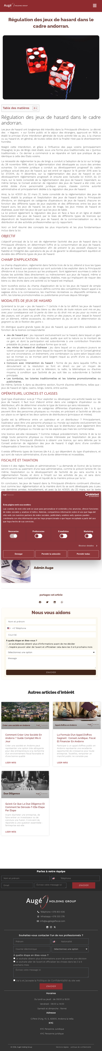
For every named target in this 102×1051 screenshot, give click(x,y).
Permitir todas (83, 554)
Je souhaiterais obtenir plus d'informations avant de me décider (41, 644)
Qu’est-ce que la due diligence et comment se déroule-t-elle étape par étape (25, 807)
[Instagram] (51, 927)
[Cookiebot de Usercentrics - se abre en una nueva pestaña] (87, 495)
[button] (40, 602)
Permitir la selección (51, 554)
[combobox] (10, 628)
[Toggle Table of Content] (34, 108)
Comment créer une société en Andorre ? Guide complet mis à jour (23, 738)
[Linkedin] (47, 927)
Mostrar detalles (86, 546)
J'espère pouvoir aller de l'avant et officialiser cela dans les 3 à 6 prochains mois (50, 647)
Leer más (10, 763)
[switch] (38, 536)
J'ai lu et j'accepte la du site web (48, 980)
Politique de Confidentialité (52, 980)
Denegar (19, 554)
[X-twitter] (55, 927)
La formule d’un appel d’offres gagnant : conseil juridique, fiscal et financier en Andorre (76, 738)
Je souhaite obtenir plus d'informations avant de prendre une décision (51, 958)
